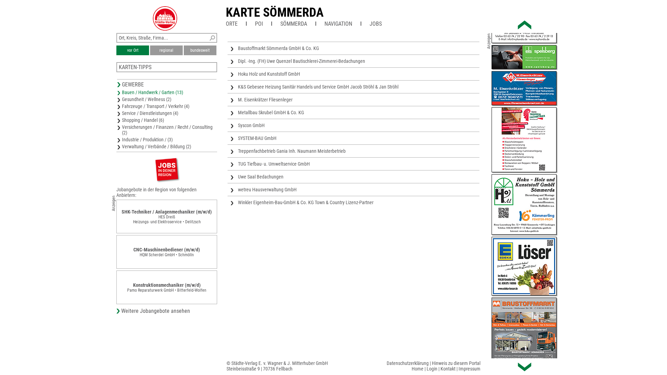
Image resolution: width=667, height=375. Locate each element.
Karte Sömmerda (275, 12)
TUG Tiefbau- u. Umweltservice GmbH (274, 164)
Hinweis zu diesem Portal (456, 363)
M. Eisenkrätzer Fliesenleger (265, 99)
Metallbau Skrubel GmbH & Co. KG (271, 112)
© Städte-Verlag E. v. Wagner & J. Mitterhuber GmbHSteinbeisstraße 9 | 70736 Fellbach (277, 366)
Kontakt (447, 369)
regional (166, 50)
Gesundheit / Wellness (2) (146, 99)
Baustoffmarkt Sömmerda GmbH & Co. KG (278, 48)
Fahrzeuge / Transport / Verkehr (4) (155, 106)
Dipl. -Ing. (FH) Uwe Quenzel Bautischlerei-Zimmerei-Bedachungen (301, 61)
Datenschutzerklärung (408, 363)
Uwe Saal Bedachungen (260, 177)
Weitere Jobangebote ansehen (155, 311)
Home (417, 369)
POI (259, 23)
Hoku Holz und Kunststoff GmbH (269, 74)
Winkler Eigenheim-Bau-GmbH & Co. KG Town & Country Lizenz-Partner (305, 202)
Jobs (376, 23)
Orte (232, 23)
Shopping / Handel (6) (143, 120)
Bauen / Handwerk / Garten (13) (152, 92)
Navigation (338, 23)
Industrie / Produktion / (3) (147, 139)
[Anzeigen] (166, 169)
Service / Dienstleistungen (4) (150, 113)
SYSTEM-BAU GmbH (257, 138)
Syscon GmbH (251, 125)
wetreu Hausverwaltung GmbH (267, 189)
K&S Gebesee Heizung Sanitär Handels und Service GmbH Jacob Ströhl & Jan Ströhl (318, 87)
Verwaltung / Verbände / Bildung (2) (156, 146)
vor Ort (133, 50)
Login (432, 369)
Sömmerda (293, 23)
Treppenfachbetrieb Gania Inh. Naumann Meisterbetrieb (292, 151)
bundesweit (200, 50)
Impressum (469, 369)
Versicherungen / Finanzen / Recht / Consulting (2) (167, 129)
